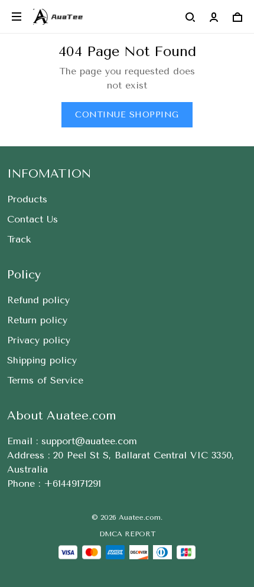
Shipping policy (42, 360)
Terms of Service (45, 380)
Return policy (37, 320)
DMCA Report (127, 534)
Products (27, 199)
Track (19, 239)
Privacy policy (38, 340)
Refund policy (38, 300)
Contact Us (32, 219)
